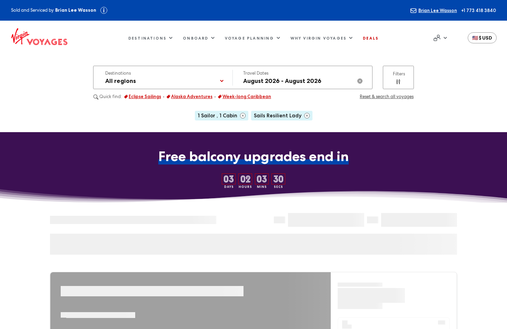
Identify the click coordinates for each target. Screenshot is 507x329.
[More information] (103, 10)
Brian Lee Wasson (437, 10)
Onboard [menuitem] (195, 38)
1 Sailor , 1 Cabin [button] (217, 116)
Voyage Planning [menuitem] (249, 38)
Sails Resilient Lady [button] (277, 116)
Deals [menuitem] (371, 38)
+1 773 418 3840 (478, 10)
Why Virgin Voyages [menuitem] (318, 38)
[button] (482, 37)
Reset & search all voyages (387, 96)
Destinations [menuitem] (147, 38)
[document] (439, 37)
